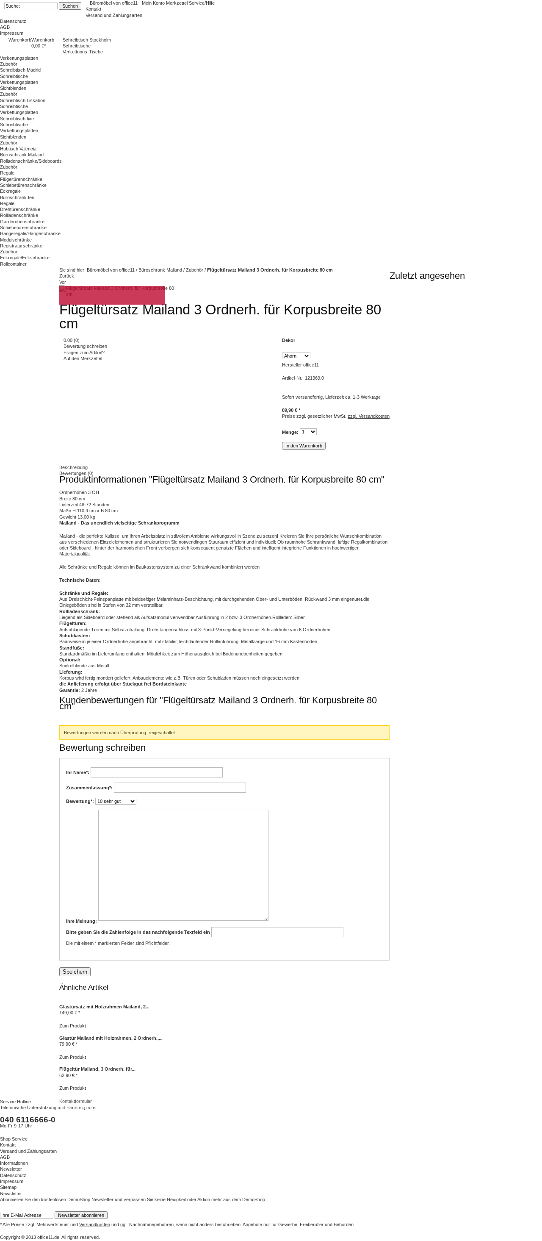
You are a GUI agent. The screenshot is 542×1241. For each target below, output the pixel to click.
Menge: (290, 431)
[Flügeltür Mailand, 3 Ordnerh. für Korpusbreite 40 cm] (60, 1063)
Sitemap (8, 1187)
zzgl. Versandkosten (369, 416)
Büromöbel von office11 (114, 3)
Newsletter (11, 1169)
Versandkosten (94, 1224)
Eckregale (10, 191)
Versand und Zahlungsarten (114, 15)
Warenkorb (19, 39)
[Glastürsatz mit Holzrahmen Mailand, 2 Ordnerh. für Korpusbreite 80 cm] (60, 1000)
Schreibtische (77, 45)
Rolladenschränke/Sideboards (31, 161)
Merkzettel (177, 3)
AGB (5, 27)
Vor (62, 282)
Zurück (66, 275)
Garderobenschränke (22, 221)
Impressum (11, 33)
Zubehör (8, 64)
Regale (7, 172)
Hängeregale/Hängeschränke (30, 233)
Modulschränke (16, 239)
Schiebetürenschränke (23, 185)
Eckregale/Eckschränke (25, 257)
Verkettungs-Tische (83, 51)
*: (78, 772)
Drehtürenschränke (20, 209)
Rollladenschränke (19, 215)
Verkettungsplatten (19, 58)
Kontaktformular (75, 1101)
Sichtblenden (13, 88)
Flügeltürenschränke (21, 179)
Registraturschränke (21, 245)
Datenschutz (13, 21)
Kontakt (93, 8)
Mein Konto (154, 3)
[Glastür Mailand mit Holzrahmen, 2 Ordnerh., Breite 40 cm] (60, 1031)
